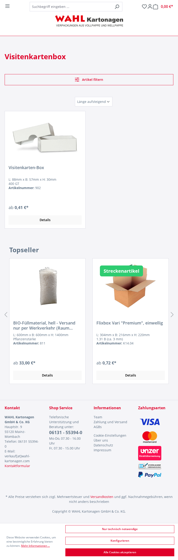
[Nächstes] (172, 314)
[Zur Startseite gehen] (89, 20)
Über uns (101, 440)
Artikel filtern (92, 79)
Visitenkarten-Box (26, 167)
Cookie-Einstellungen (110, 435)
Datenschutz (103, 445)
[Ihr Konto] (150, 6)
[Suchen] (116, 6)
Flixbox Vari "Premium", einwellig (129, 323)
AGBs (98, 427)
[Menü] (7, 6)
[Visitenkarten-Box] (45, 138)
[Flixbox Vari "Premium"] (130, 285)
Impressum (102, 450)
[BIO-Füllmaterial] (47, 285)
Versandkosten (101, 497)
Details (45, 220)
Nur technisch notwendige (120, 529)
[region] (89, 314)
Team (98, 417)
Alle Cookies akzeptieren (120, 552)
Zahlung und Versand (110, 422)
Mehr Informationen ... (35, 546)
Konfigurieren (120, 541)
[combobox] (71, 6)
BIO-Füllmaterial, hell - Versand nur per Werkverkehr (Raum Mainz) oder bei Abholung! (44, 325)
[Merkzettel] (144, 6)
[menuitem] (111, 417)
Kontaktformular (17, 466)
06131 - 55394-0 (65, 432)
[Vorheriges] (5, 314)
